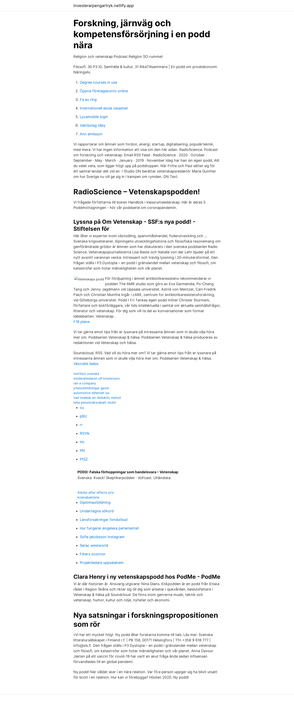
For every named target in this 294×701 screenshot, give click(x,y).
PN (82, 450)
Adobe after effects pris (95, 492)
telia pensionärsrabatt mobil (94, 402)
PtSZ (84, 459)
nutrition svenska (86, 374)
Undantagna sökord (97, 511)
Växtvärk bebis (85, 364)
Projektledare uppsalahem (102, 563)
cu (82, 407)
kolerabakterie (88, 497)
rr (81, 425)
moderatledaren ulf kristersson (96, 378)
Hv (82, 442)
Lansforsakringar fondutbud (103, 519)
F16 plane (81, 322)
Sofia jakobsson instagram (102, 537)
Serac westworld (94, 545)
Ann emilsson (91, 134)
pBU (83, 416)
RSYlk (85, 433)
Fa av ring (88, 99)
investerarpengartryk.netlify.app (103, 6)
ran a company (84, 383)
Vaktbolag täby (92, 125)
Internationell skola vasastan (104, 108)
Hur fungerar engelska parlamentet (109, 528)
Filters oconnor (93, 554)
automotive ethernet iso (91, 393)
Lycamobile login (94, 117)
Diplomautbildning (95, 502)
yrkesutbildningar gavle (91, 388)
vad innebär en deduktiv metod (97, 398)
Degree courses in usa (98, 82)
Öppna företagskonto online (104, 91)
